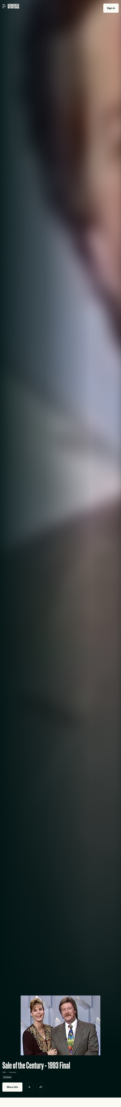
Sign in (111, 8)
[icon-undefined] (29, 1087)
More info (12, 1087)
